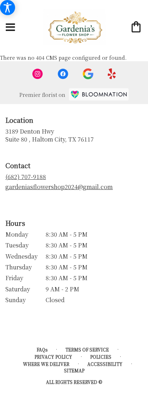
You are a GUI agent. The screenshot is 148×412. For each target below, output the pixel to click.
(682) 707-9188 (25, 177)
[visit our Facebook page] (62, 73)
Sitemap (74, 370)
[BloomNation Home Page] (99, 94)
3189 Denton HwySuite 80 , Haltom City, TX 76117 (49, 135)
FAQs (42, 349)
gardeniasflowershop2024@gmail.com (59, 187)
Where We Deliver (46, 364)
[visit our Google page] (88, 73)
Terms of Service (87, 349)
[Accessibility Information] (7, 7)
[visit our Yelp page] (112, 73)
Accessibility (104, 364)
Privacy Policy (53, 357)
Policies (100, 357)
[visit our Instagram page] (37, 73)
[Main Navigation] (10, 27)
